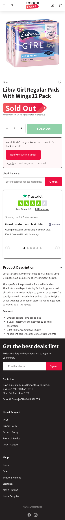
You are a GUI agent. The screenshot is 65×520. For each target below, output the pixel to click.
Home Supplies (11, 496)
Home (6, 465)
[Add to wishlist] (59, 82)
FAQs (5, 419)
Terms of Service (11, 438)
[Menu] (4, 5)
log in (11, 163)
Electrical (8, 483)
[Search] (12, 5)
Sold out (44, 129)
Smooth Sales (36, 506)
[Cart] (61, 5)
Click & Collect (10, 444)
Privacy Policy (10, 426)
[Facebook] (29, 515)
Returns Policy (10, 432)
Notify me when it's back (23, 154)
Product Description (18, 267)
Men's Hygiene (10, 489)
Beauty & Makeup (12, 477)
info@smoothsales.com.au (36, 385)
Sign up (54, 366)
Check (53, 181)
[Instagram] (36, 515)
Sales (5, 471)
